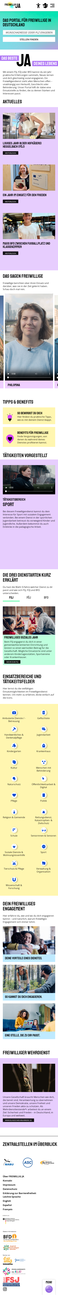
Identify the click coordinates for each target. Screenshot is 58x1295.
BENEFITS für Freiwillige (32, 433)
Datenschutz (10, 1189)
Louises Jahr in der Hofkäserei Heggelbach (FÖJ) (22, 145)
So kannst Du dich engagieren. (23, 997)
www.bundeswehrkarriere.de (18, 1120)
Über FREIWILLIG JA (13, 1176)
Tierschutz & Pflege (14, 868)
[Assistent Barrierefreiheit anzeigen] (38, 5)
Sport (43, 852)
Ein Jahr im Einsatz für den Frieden (24, 195)
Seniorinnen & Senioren (43, 835)
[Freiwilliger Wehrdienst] (29, 1078)
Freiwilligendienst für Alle (14, 1271)
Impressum (9, 1184)
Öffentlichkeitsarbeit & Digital (43, 786)
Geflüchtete (43, 718)
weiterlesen (10, 153)
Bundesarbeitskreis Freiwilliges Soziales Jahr (14, 1281)
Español (7, 1205)
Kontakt (7, 1180)
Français (7, 1209)
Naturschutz (14, 784)
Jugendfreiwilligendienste (14, 1248)
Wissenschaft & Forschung (14, 887)
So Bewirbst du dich (29, 413)
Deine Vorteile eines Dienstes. (23, 958)
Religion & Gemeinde (14, 817)
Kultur (14, 767)
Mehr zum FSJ (12, 662)
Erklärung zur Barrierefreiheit (19, 1193)
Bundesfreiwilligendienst (14, 1238)
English (7, 1200)
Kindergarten (14, 751)
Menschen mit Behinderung (28, 504)
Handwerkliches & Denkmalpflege (14, 736)
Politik (43, 800)
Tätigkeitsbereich (14, 499)
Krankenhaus (43, 751)
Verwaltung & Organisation (43, 870)
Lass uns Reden (14, 1261)
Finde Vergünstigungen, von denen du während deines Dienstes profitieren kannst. (32, 439)
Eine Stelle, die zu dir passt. (22, 1035)
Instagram (5, 1289)
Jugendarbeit (43, 734)
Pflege (14, 800)
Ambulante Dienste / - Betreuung (13, 720)
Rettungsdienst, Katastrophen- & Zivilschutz (43, 820)
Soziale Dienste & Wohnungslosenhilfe (14, 854)
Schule (13, 835)
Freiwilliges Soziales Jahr (21, 637)
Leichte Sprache (45, 5)
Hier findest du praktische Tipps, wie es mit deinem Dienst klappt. (34, 418)
